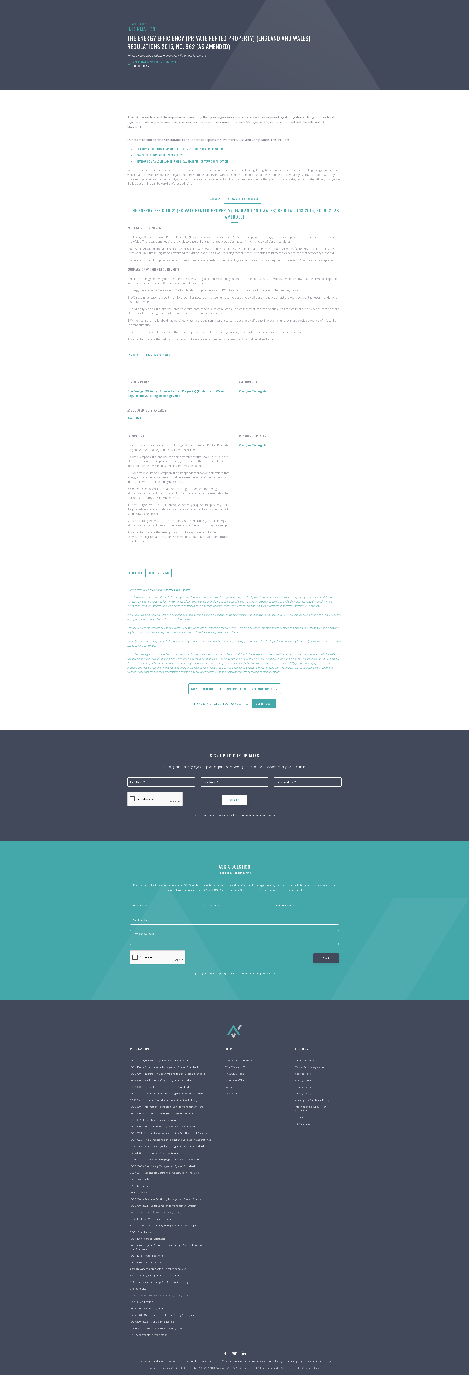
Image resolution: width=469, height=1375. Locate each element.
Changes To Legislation (255, 391)
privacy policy (267, 815)
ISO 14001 (134, 418)
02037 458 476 (251, 890)
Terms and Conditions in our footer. (170, 590)
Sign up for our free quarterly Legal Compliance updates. (234, 688)
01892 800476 (214, 890)
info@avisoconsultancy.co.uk (284, 890)
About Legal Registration (234, 873)
